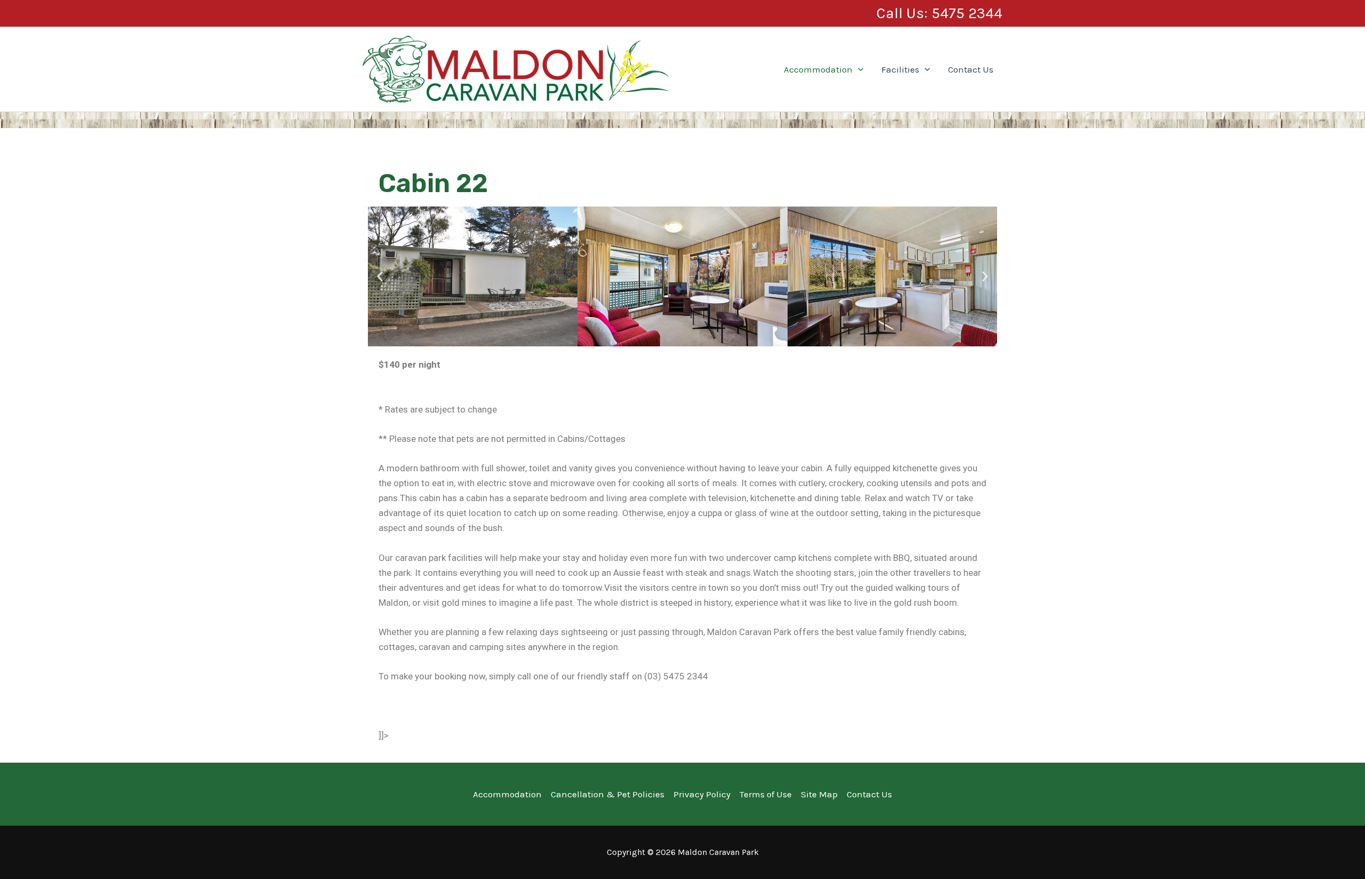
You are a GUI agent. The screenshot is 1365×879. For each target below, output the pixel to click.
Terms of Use (766, 794)
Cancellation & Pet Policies (607, 794)
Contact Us (970, 69)
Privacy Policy (701, 794)
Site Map (819, 794)
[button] (939, 13)
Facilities (900, 69)
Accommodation (818, 69)
